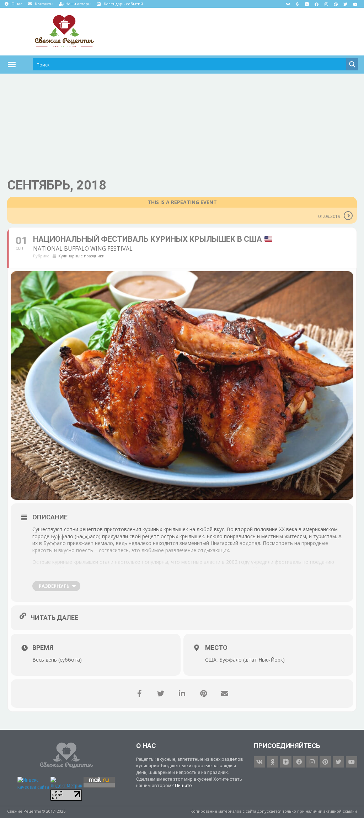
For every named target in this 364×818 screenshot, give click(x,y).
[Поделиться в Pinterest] (203, 693)
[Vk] (288, 4)
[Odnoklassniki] (297, 4)
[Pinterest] (336, 4)
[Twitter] (345, 4)
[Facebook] (317, 4)
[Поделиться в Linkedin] (182, 693)
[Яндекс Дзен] (307, 4)
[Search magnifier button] (352, 64)
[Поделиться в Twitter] (161, 693)
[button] (11, 64)
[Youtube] (355, 4)
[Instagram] (326, 4)
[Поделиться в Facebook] (139, 693)
